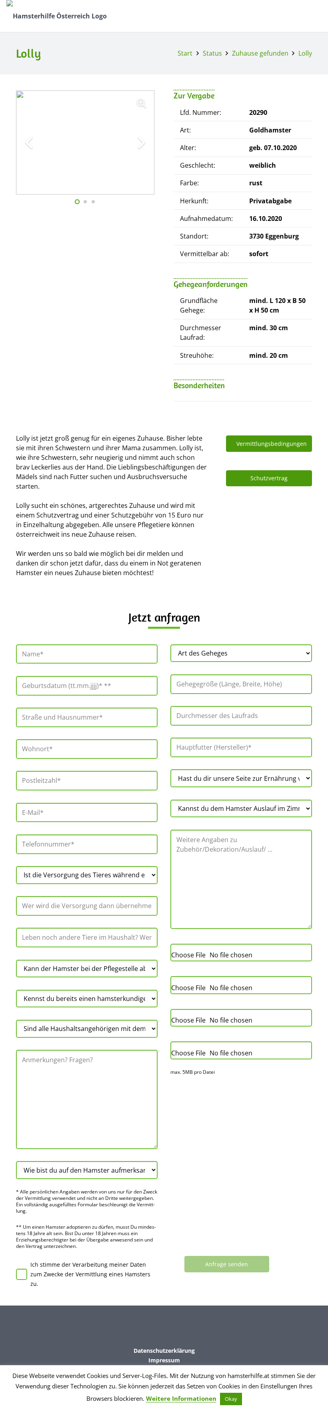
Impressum (164, 1360)
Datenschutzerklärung (164, 1350)
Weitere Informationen (181, 1398)
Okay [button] (231, 1398)
